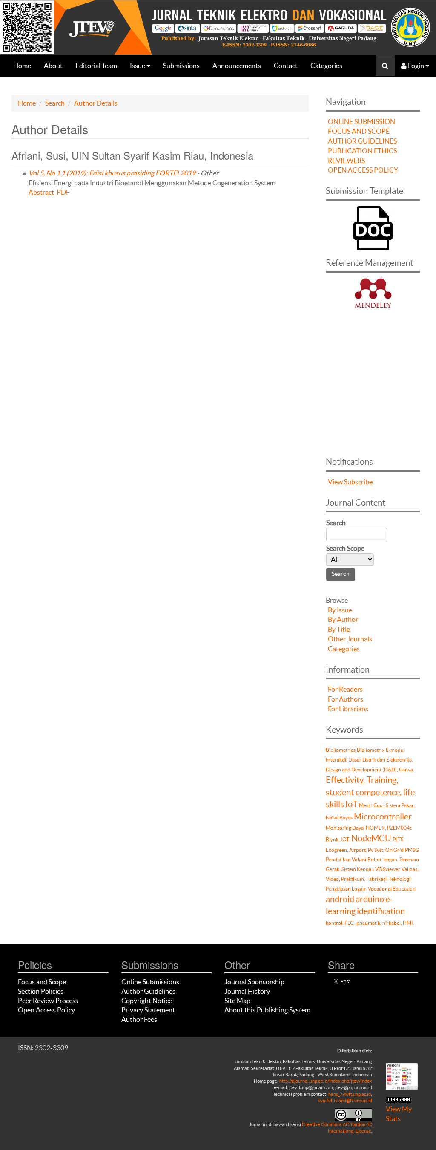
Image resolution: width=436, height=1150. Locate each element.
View (335, 482)
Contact (286, 65)
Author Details (96, 103)
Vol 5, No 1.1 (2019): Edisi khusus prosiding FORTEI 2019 (112, 173)
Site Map (237, 1000)
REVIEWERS (346, 160)
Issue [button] (138, 65)
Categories (326, 65)
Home (22, 65)
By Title (339, 629)
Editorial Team (96, 65)
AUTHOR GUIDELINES (362, 141)
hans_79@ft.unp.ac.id (349, 1094)
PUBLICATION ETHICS (362, 151)
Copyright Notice (146, 1000)
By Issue (340, 610)
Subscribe (358, 482)
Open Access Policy (46, 1010)
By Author (343, 619)
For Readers (345, 689)
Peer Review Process (48, 1000)
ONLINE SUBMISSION (361, 121)
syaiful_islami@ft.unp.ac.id (345, 1100)
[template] (373, 227)
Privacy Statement (148, 1010)
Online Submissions (150, 982)
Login (416, 65)
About (53, 65)
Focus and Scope (42, 982)
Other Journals (350, 639)
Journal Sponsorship (254, 982)
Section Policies (40, 991)
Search (55, 103)
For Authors (345, 699)
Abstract (41, 192)
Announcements (236, 65)
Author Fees (139, 1019)
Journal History (247, 991)
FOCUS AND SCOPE (359, 131)
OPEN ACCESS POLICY (363, 170)
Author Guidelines (148, 991)
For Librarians (348, 709)
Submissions (181, 65)
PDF (63, 192)
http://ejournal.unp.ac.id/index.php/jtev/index (325, 1081)
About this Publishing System (267, 1010)
